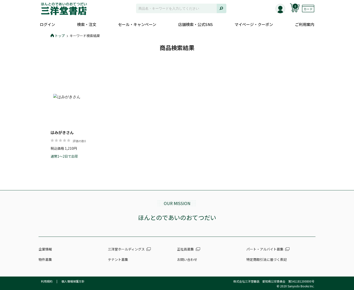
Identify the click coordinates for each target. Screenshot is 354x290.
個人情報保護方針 (73, 281)
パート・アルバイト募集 (264, 249)
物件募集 (45, 259)
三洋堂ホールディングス (126, 249)
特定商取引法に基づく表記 (266, 259)
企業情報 (45, 249)
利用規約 (46, 281)
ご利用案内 (304, 24)
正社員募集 (185, 249)
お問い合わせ (187, 259)
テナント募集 (118, 259)
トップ (60, 35)
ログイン (47, 24)
